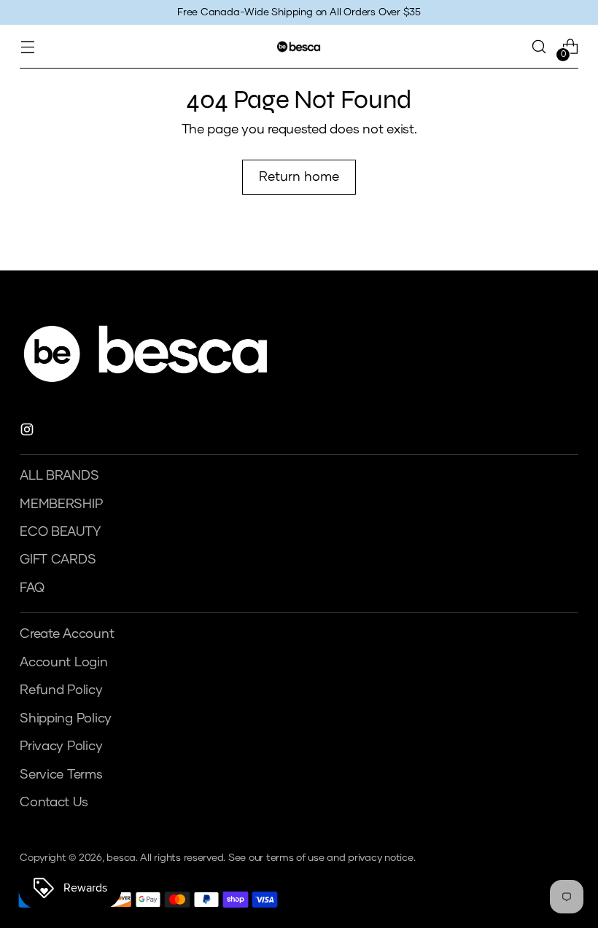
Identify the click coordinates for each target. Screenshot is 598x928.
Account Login (64, 662)
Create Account (67, 634)
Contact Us (54, 802)
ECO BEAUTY (60, 532)
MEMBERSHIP (61, 504)
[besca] (299, 46)
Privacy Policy (61, 746)
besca (121, 858)
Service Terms (61, 774)
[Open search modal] (539, 47)
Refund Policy (61, 690)
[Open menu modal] (27, 47)
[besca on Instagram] (28, 432)
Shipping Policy (66, 718)
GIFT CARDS (58, 559)
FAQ (32, 588)
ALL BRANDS (59, 476)
